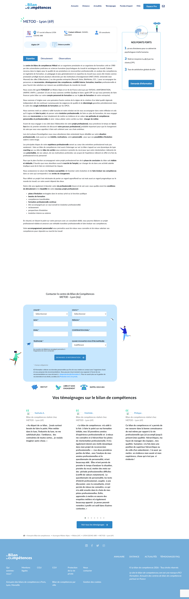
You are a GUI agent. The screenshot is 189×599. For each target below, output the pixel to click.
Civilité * (36, 310)
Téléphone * (38, 341)
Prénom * (76, 320)
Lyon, (8, 585)
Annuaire (74, 6)
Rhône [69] (76, 536)
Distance (85, 6)
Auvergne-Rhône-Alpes (61, 536)
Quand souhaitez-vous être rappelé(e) (88, 341)
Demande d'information (141, 83)
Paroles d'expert (126, 6)
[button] (85, 518)
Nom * (35, 320)
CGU (39, 568)
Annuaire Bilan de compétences (38, 536)
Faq (177, 557)
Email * (36, 330)
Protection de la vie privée (68, 376)
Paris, (43, 582)
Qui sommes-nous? (10, 571)
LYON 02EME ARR (90, 536)
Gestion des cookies (92, 582)
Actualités (98, 6)
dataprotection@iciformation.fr (70, 374)
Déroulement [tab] (47, 59)
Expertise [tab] (30, 59)
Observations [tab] (65, 59)
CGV (54, 568)
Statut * (75, 310)
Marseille (15, 585)
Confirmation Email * (81, 330)
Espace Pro (152, 6)
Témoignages (111, 6)
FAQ (138, 6)
